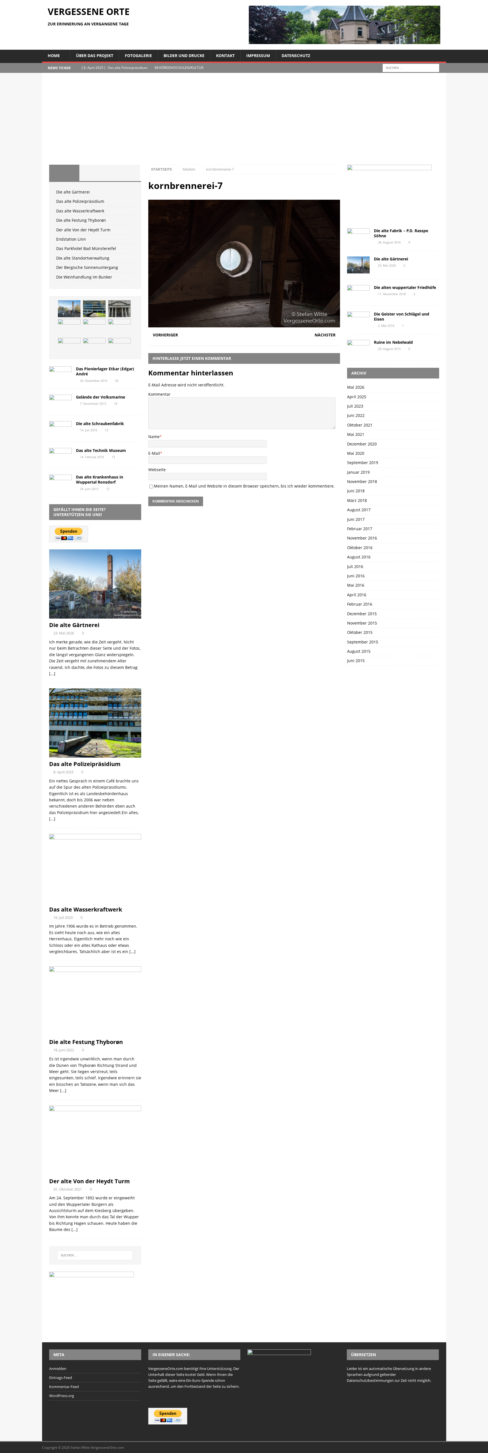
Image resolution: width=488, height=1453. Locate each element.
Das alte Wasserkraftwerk (80, 211)
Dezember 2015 (362, 613)
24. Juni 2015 (89, 489)
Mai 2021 (355, 434)
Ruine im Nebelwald (393, 342)
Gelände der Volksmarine (100, 397)
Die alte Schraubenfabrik (100, 423)
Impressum (258, 55)
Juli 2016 (355, 566)
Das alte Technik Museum (101, 450)
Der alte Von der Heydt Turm (83, 229)
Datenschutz (296, 55)
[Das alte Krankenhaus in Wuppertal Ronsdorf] (60, 482)
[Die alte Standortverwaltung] (94, 346)
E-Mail (154, 453)
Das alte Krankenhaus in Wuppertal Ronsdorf (99, 479)
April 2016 (356, 594)
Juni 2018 (356, 490)
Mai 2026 (355, 387)
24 (116, 381)
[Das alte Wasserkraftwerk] (119, 308)
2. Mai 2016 (386, 325)
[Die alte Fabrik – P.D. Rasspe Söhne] (358, 235)
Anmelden (57, 1368)
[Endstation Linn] (119, 327)
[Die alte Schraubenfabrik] (60, 428)
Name (154, 436)
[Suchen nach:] (411, 67)
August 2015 (359, 651)
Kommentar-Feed (64, 1386)
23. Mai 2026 (63, 633)
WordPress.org (61, 1395)
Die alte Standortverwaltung (82, 258)
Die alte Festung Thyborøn (81, 220)
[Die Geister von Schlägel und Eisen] (358, 319)
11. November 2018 (392, 294)
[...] (52, 673)
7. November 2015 (93, 403)
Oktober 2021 (359, 425)
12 (107, 489)
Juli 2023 (355, 406)
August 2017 (359, 509)
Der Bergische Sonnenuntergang (87, 267)
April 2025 (356, 396)
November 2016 (362, 538)
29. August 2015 (389, 349)
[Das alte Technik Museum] (60, 455)
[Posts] (64, 173)
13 (106, 430)
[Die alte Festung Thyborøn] (69, 327)
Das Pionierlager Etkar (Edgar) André (105, 371)
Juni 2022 (356, 415)
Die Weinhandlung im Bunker (84, 277)
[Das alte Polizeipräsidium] (94, 308)
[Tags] (94, 173)
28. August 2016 (389, 242)
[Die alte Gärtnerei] (69, 308)
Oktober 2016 (359, 547)
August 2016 (359, 557)
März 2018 (357, 500)
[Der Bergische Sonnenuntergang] (119, 346)
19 (115, 403)
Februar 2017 (359, 528)
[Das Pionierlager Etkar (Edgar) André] (60, 373)
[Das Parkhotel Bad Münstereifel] (69, 346)
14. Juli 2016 (88, 430)
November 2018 (362, 481)
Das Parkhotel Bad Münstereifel (86, 248)
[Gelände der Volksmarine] (60, 402)
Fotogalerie (138, 55)
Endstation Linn (71, 239)
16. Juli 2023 (63, 917)
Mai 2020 (355, 453)
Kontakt (225, 55)
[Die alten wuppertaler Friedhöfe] (358, 292)
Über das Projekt (94, 55)
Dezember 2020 (362, 444)
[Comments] (125, 173)
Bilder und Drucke (184, 55)
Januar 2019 (358, 472)
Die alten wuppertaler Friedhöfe (405, 287)
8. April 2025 (63, 772)
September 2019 (362, 462)
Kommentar (159, 394)
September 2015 (362, 642)
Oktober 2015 (359, 632)
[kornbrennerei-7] (244, 324)
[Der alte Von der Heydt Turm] (94, 327)
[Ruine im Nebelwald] (358, 347)
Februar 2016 (359, 604)
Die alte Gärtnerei (73, 192)
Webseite (157, 469)
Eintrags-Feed (60, 1377)
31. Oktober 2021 (67, 1189)
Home (54, 55)
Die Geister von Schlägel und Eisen (401, 316)
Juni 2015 (356, 660)
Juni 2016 (356, 575)
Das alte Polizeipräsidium (80, 201)
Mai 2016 (355, 585)
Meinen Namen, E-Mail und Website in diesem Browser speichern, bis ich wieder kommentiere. (244, 486)
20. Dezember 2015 (93, 381)
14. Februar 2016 (92, 457)
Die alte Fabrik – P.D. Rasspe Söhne (401, 233)
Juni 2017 (356, 519)
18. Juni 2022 (63, 1049)
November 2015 (362, 623)
